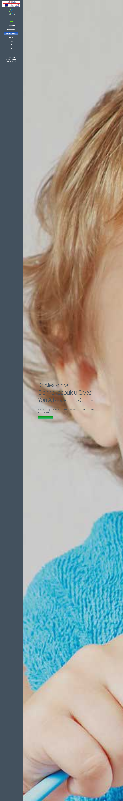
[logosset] (11, 1)
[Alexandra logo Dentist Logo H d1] (11, 9)
